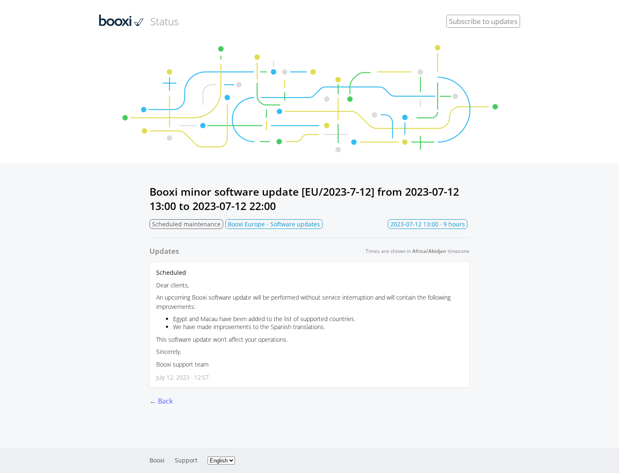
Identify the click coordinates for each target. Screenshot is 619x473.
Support (186, 460)
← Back (161, 401)
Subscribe (483, 21)
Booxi (157, 460)
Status (164, 21)
